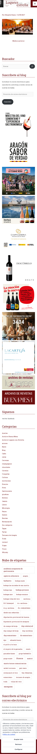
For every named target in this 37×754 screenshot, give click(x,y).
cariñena (26, 599)
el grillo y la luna (10, 645)
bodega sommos (22, 594)
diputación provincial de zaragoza (16, 622)
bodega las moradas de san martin (16, 585)
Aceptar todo (18, 739)
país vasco (23, 668)
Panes (4, 511)
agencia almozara (11, 576)
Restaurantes (7, 522)
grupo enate (7, 659)
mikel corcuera (10, 668)
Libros (4, 505)
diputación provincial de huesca (16, 617)
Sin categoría (7, 525)
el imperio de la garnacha (12, 649)
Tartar (4, 532)
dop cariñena (27, 631)
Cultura (5, 477)
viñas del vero (16, 682)
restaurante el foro (10, 673)
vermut (5, 542)
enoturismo (6, 481)
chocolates (6, 467)
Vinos (4, 549)
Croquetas (5, 474)
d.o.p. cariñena (8, 608)
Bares (4, 447)
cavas (4, 457)
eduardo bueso (15, 640)
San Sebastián (27, 673)
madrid (29, 658)
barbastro (7, 581)
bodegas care (8, 594)
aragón (25, 576)
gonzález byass (9, 654)
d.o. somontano (24, 608)
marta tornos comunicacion (15, 663)
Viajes (4, 545)
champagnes (7, 464)
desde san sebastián (11, 613)
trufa (5, 682)
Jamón (4, 501)
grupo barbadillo (25, 654)
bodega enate (20, 581)
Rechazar (18, 744)
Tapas (4, 528)
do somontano (26, 635)
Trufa (4, 539)
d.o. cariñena (22, 603)
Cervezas (5, 460)
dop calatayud (27, 626)
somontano (7, 677)
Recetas (5, 518)
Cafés (4, 454)
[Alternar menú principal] (35, 3)
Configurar (18, 749)
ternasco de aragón (23, 677)
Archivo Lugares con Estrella (13, 440)
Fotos (4, 488)
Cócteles (5, 471)
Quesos (4, 515)
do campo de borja (10, 626)
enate (28, 649)
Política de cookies (9, 734)
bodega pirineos (22, 590)
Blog (3, 450)
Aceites (5, 433)
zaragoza (8, 686)
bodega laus (7, 590)
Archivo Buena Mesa (10, 437)
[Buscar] (32, 66)
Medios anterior (18, 41)
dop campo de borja (11, 631)
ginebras (5, 494)
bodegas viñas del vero (11, 599)
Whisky (5, 552)
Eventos (5, 484)
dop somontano (10, 635)
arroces (5, 443)
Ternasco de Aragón (9, 535)
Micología (6, 508)
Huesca (19, 658)
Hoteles (5, 498)
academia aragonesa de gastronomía (13, 570)
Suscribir (7, 102)
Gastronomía (7, 491)
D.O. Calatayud (8, 603)
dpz (4, 640)
